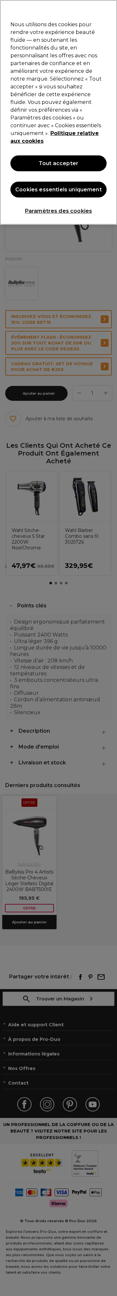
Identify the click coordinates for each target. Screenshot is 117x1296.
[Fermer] (109, 9)
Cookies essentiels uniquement (58, 189)
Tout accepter (58, 163)
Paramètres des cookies (58, 211)
